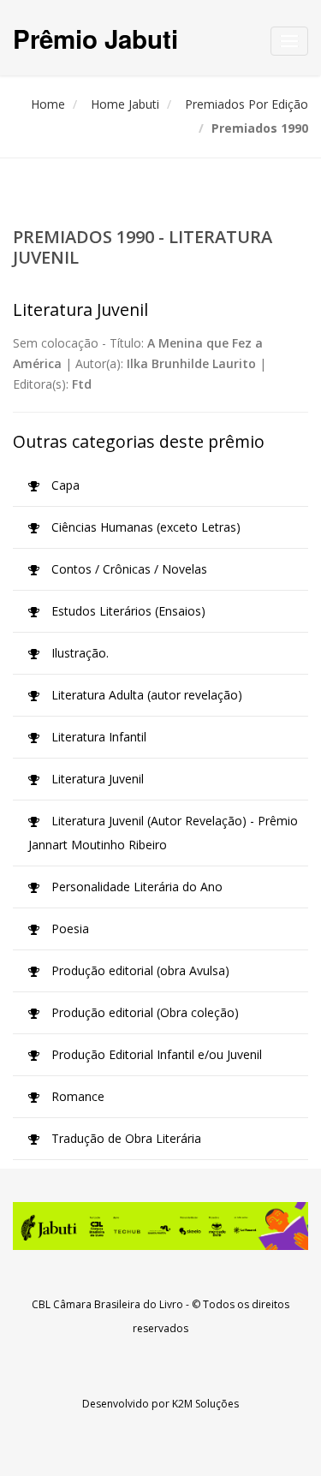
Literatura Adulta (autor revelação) (145, 695)
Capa (64, 485)
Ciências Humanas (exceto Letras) (144, 527)
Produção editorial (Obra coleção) (143, 1012)
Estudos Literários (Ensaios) (126, 611)
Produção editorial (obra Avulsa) (138, 970)
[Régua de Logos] (160, 1226)
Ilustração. (78, 653)
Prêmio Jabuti (95, 38)
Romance (76, 1096)
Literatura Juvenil (96, 779)
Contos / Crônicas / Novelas (127, 569)
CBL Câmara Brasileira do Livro (107, 1304)
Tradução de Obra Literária (124, 1138)
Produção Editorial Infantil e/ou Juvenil (155, 1054)
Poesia (68, 928)
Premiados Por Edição (246, 104)
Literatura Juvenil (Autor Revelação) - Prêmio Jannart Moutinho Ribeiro (163, 832)
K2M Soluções (205, 1403)
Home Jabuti (125, 104)
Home (48, 104)
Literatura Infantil (97, 737)
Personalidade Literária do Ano (135, 886)
